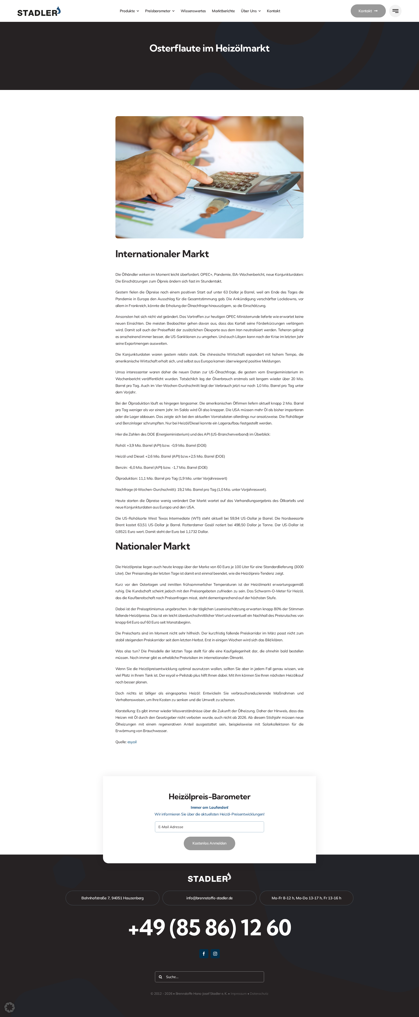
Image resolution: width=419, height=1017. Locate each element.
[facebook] (203, 953)
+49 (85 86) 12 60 (209, 927)
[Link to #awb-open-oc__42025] (395, 11)
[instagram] (215, 953)
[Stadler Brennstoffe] (39, 8)
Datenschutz (259, 993)
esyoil (132, 741)
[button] (9, 1007)
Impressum (239, 993)
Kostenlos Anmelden (209, 843)
